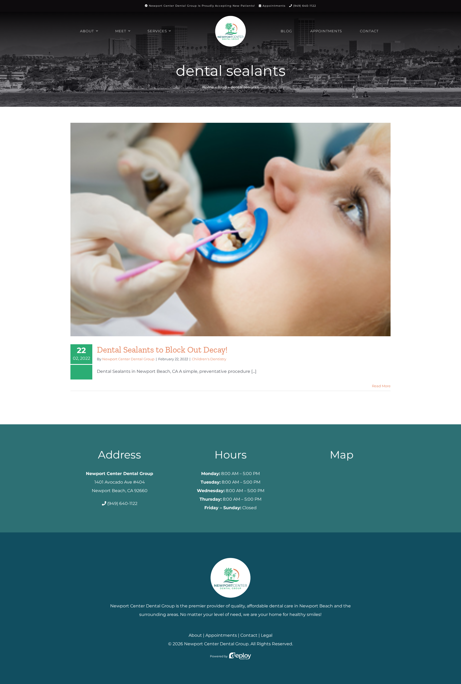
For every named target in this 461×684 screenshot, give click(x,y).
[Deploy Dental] (240, 656)
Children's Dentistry (209, 359)
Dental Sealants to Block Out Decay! (162, 350)
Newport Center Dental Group (128, 359)
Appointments (274, 5)
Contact (248, 635)
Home (208, 87)
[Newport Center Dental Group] (230, 555)
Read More (381, 386)
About (195, 635)
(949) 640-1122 (304, 5)
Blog (222, 87)
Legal (266, 635)
